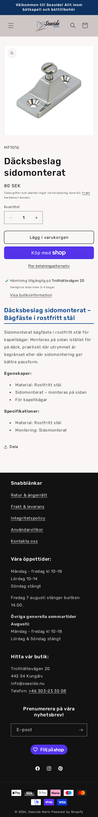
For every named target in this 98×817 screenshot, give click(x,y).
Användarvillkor (27, 529)
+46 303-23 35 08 (47, 690)
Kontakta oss (24, 541)
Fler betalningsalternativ (49, 266)
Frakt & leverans (28, 506)
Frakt (86, 193)
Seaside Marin (39, 812)
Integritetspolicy (28, 518)
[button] (11, 25)
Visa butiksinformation (31, 295)
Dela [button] (14, 446)
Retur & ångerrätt (29, 495)
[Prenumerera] (81, 730)
